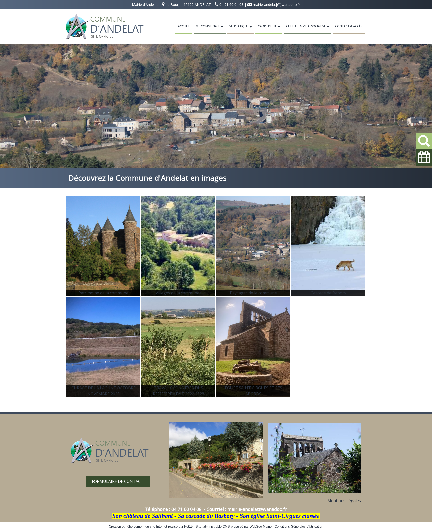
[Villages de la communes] (179, 246)
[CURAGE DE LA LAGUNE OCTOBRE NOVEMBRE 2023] (103, 347)
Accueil (184, 26)
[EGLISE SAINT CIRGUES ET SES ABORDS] (253, 347)
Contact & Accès (348, 26)
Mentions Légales (344, 500)
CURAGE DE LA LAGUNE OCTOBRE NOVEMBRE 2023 (104, 391)
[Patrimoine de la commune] (103, 246)
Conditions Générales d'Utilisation (299, 526)
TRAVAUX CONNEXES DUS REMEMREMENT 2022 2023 (178, 391)
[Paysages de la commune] (253, 246)
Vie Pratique (239, 26)
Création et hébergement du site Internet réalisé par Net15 (151, 526)
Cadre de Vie (267, 26)
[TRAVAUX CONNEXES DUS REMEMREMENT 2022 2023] (179, 347)
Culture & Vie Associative (306, 26)
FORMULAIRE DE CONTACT (118, 481)
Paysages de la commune (253, 293)
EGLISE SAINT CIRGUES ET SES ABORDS (253, 391)
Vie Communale (208, 26)
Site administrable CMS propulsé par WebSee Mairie (234, 526)
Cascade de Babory (328, 293)
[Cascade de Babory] (329, 246)
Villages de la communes (179, 293)
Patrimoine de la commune (103, 293)
